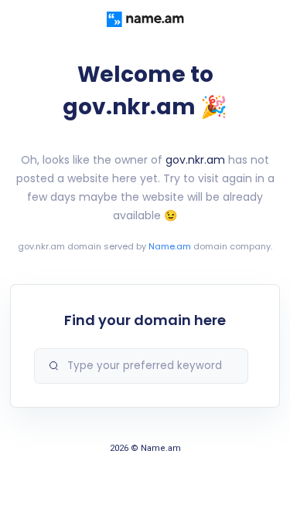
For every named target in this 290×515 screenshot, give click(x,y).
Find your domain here (145, 320)
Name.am (169, 246)
